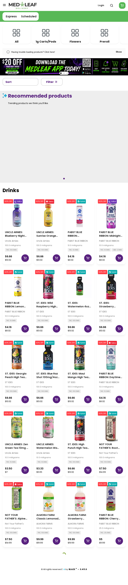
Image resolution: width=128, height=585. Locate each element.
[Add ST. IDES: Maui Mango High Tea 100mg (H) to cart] (88, 399)
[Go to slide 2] (64, 73)
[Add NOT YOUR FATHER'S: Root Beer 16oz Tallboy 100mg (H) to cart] (119, 470)
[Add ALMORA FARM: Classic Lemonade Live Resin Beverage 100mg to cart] (56, 541)
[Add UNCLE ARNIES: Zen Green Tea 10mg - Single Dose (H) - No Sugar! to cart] (25, 470)
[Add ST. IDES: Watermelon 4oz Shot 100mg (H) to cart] (88, 329)
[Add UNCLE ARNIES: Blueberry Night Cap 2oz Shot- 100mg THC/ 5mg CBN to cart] (25, 258)
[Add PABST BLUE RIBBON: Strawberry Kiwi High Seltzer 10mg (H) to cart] (88, 258)
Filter (50, 82)
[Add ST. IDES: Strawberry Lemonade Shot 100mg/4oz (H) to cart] (119, 329)
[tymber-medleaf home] (23, 5)
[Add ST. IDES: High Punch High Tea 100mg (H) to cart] (88, 470)
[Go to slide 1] (61, 73)
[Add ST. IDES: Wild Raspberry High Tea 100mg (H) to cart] (56, 329)
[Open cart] (122, 5)
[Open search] (111, 5)
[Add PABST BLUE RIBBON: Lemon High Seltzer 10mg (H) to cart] (25, 329)
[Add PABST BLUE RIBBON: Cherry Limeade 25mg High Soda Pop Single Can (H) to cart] (119, 541)
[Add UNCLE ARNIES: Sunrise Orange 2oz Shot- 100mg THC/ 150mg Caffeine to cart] (56, 258)
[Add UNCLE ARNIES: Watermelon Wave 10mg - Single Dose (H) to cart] (56, 470)
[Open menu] (4, 5)
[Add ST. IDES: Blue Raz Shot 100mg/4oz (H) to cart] (56, 399)
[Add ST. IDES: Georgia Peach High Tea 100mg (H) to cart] (25, 399)
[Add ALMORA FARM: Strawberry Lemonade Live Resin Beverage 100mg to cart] (88, 541)
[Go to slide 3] (67, 73)
